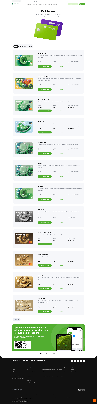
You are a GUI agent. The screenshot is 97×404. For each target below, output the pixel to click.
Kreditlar (33, 4)
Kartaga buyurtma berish (45, 66)
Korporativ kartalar (45, 374)
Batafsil (61, 66)
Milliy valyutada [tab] (23, 46)
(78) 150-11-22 (18, 360)
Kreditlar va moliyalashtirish (61, 371)
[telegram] (81, 361)
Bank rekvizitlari (74, 371)
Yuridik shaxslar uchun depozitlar (47, 371)
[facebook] (72, 361)
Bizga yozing (25, 360)
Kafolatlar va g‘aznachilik (61, 374)
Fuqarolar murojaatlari (31, 382)
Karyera (28, 369)
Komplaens (29, 376)
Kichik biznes (25, 1)
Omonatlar (45, 4)
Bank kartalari (39, 4)
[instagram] (75, 361)
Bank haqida (42, 1)
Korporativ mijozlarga (33, 1)
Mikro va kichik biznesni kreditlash (47, 376)
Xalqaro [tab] (30, 46)
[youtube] (84, 361)
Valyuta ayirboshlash (15, 376)
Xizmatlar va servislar (52, 4)
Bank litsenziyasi (29, 374)
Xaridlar (28, 385)
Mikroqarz (28, 4)
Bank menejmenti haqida (31, 371)
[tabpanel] (48, 182)
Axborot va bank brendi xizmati (76, 374)
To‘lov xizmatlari (59, 369)
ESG (52, 1)
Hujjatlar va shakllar (60, 376)
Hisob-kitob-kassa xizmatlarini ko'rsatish (48, 369)
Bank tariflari (29, 380)
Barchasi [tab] (16, 46)
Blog (47, 1)
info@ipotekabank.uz (24, 401)
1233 (13, 360)
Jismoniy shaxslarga (16, 1)
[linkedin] (78, 361)
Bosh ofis (72, 369)
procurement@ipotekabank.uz (38, 360)
